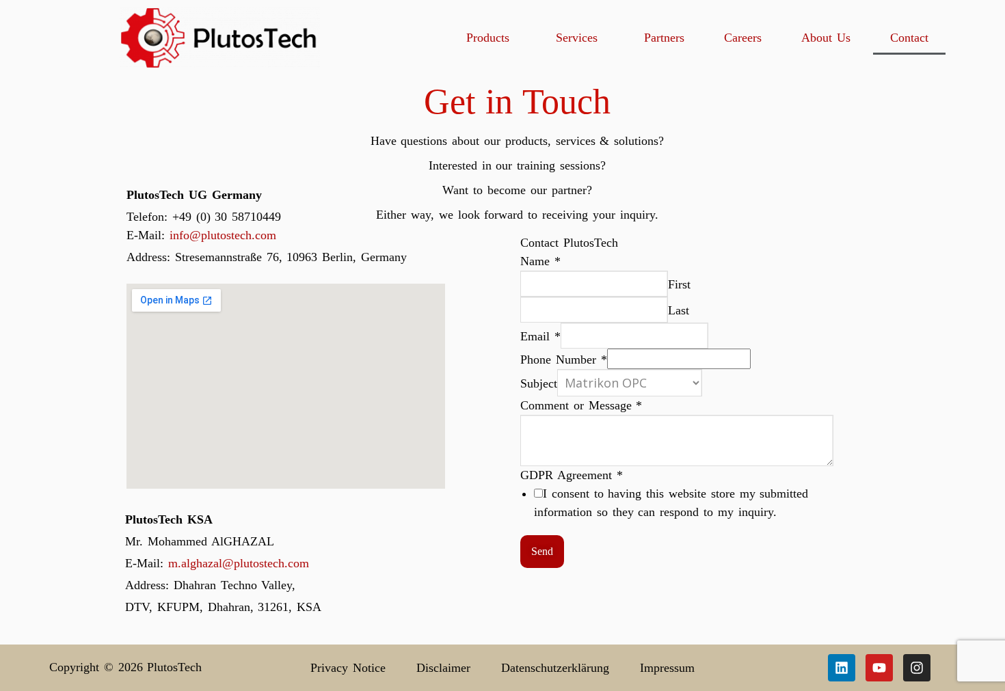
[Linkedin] (841, 667)
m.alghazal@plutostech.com (238, 563)
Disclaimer (443, 668)
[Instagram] (916, 667)
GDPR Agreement (571, 475)
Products (487, 37)
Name (540, 261)
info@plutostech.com (223, 235)
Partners (664, 37)
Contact (909, 37)
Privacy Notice (348, 668)
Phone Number (563, 359)
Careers (743, 37)
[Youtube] (879, 667)
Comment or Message (581, 405)
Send (542, 551)
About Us (825, 37)
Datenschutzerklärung (555, 668)
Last (678, 310)
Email (540, 336)
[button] (491, 38)
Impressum (667, 668)
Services (577, 37)
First (679, 284)
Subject (538, 383)
